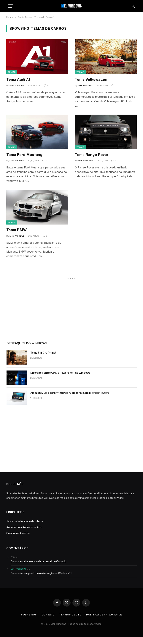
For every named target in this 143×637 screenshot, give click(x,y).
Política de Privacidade (104, 614)
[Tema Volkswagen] (106, 56)
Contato (48, 614)
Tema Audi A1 (18, 79)
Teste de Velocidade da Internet (25, 521)
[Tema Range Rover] (106, 132)
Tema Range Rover (91, 154)
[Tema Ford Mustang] (37, 132)
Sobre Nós (29, 614)
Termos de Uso (70, 614)
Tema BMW (16, 230)
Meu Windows (16, 85)
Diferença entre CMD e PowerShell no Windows (60, 372)
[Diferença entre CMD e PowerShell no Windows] (17, 377)
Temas (12, 72)
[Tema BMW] (37, 207)
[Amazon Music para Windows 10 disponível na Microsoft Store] (17, 398)
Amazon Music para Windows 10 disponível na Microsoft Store (69, 392)
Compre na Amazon (18, 533)
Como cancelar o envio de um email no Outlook (38, 561)
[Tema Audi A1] (37, 56)
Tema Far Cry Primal (43, 352)
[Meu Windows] (71, 6)
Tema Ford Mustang (24, 154)
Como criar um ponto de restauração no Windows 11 (41, 573)
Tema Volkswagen (91, 79)
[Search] (133, 6)
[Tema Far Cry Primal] (17, 357)
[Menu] (10, 6)
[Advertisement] (72, 307)
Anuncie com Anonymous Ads (24, 527)
